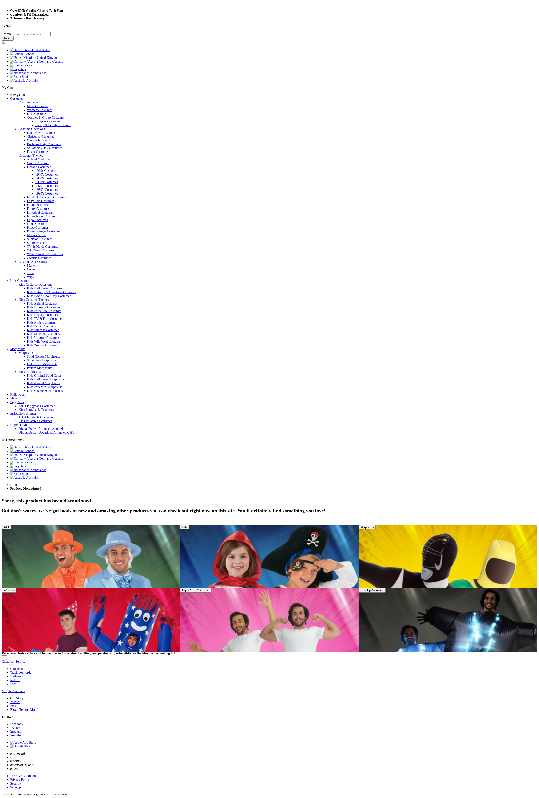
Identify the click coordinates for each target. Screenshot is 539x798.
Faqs (13, 684)
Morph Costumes (13, 691)
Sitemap (15, 787)
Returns (15, 680)
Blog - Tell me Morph (24, 709)
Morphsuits (367, 527)
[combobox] (31, 34)
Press (13, 706)
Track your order (21, 672)
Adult (6, 527)
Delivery (16, 676)
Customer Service (13, 661)
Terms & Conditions (23, 776)
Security (15, 783)
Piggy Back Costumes (195, 590)
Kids (184, 527)
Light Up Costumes (372, 590)
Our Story (16, 698)
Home (14, 484)
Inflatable (9, 590)
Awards (15, 702)
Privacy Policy (19, 779)
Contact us (17, 668)
